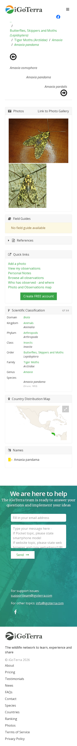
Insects (28, 342)
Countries (12, 712)
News (9, 685)
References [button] (25, 240)
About (9, 665)
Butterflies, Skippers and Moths (33, 32)
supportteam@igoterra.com (31, 595)
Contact (10, 699)
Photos (10, 725)
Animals (28, 323)
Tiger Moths (31, 40)
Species (10, 705)
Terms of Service (17, 732)
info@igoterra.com (50, 603)
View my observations (24, 268)
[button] (11, 21)
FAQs (8, 692)
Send (20, 555)
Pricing (10, 672)
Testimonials (14, 679)
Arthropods (30, 333)
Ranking (11, 719)
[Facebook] (15, 612)
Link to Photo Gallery (53, 111)
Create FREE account (38, 296)
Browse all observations (26, 278)
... (11, 21)
